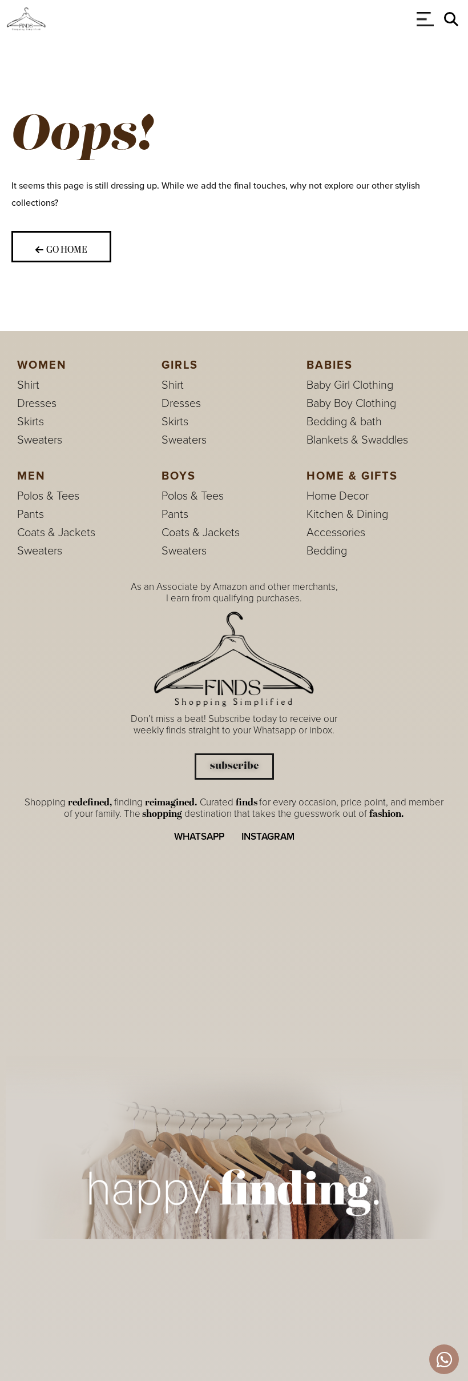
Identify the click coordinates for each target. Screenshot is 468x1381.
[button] (451, 19)
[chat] (444, 1359)
